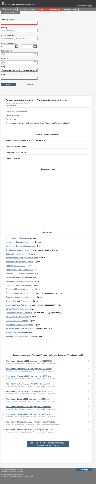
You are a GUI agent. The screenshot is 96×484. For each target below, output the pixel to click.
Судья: (4, 74)
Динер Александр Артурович (18, 250)
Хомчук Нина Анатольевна (17, 317)
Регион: (4, 59)
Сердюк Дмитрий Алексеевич (18, 301)
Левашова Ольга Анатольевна (19, 273)
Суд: (3, 67)
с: (2, 46)
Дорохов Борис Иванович (17, 254)
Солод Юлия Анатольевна (17, 309)
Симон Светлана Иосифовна (18, 305)
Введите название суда (12, 70)
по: (20, 46)
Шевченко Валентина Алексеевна (20, 336)
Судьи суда (11, 119)
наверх (84, 470)
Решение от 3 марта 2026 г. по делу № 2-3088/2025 (28, 407)
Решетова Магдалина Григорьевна (20, 297)
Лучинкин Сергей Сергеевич (18, 277)
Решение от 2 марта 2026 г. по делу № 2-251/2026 (28, 414)
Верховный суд (9, 9)
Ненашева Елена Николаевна (18, 285)
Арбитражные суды (27, 9)
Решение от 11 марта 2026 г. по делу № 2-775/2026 (28, 384)
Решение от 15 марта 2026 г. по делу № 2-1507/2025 (29, 361)
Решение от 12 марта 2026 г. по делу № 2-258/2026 (28, 376)
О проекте (4, 476)
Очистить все (32, 85)
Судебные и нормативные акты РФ (19, 4)
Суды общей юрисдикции (49, 9)
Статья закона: (8, 35)
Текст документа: (9, 19)
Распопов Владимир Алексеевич (20, 293)
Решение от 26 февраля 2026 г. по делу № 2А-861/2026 (30, 422)
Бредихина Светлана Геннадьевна (20, 246)
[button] (34, 62)
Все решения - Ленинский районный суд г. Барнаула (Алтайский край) (38, 123)
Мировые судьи (70, 9)
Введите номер (9, 31)
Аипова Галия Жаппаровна (17, 238)
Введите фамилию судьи (13, 78)
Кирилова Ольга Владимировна (19, 270)
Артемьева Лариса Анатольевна (20, 242)
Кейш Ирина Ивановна (15, 266)
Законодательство (10, 12)
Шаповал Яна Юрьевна (16, 332)
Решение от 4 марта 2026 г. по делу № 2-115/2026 (28, 399)
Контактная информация (16, 111)
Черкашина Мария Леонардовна (19, 324)
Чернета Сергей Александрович (19, 328)
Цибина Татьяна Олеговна (17, 321)
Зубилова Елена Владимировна (19, 262)
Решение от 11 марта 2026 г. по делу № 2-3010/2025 (29, 391)
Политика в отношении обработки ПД (20, 476)
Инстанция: (6, 51)
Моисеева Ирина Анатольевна (19, 281)
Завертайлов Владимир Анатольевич (22, 258)
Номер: (4, 27)
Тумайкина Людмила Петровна (19, 313)
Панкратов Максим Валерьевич (19, 289)
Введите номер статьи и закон (16, 39)
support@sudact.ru (17, 474)
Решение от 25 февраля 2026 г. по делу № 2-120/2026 (30, 429)
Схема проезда (12, 115)
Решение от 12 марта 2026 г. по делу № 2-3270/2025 (29, 369)
